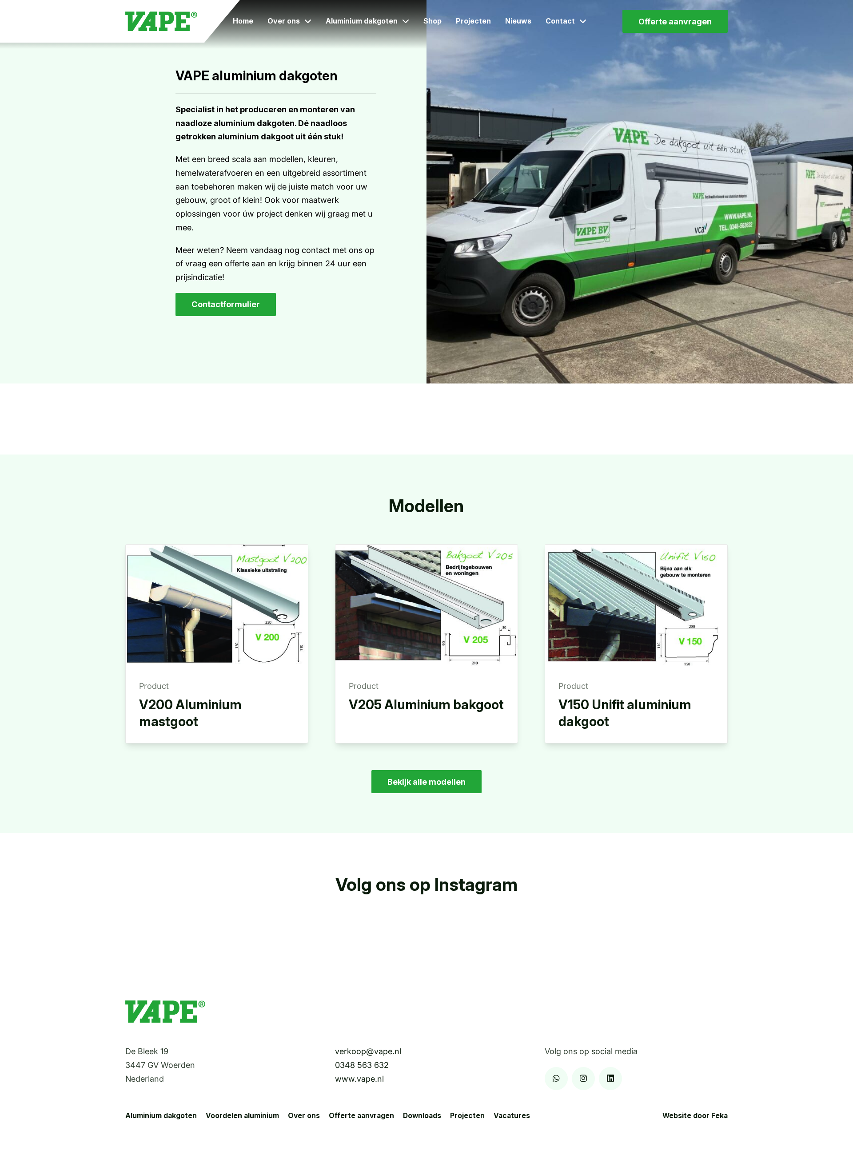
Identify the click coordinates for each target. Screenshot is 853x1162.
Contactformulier (225, 304)
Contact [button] (560, 20)
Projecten (473, 20)
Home (243, 20)
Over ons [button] (283, 20)
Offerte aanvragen (675, 21)
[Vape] (161, 22)
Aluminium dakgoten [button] (362, 20)
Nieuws (518, 20)
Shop (432, 20)
